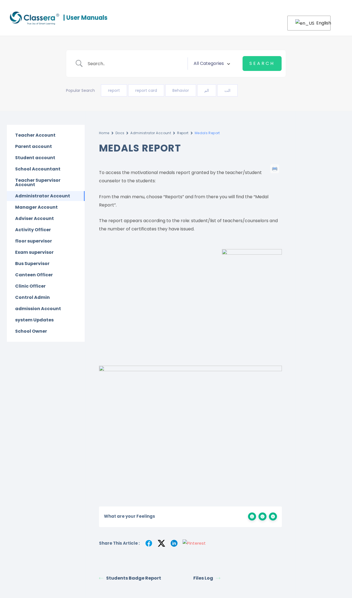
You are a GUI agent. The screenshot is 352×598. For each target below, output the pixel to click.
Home (104, 133)
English (320, 23)
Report (183, 133)
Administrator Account (150, 133)
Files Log (203, 578)
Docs (120, 133)
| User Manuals (85, 17)
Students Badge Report (133, 578)
